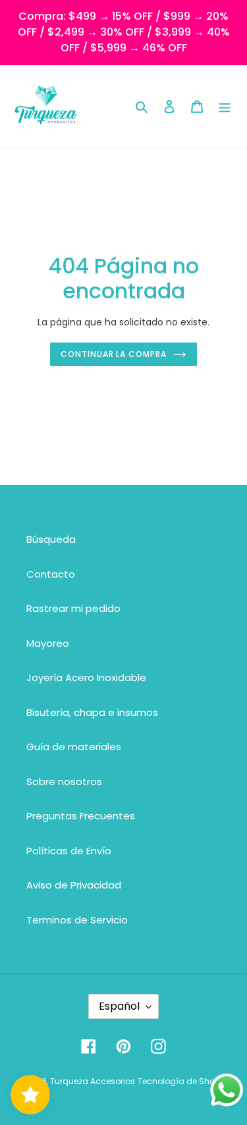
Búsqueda (51, 539)
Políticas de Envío (68, 851)
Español (119, 1006)
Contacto (50, 574)
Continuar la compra (114, 354)
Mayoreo (47, 643)
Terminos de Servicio (77, 920)
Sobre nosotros (64, 781)
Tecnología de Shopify (183, 1081)
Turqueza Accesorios (92, 1081)
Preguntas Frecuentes (80, 816)
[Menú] (224, 106)
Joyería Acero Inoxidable (86, 677)
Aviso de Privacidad (73, 885)
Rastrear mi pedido (73, 608)
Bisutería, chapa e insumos (92, 712)
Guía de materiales (73, 747)
